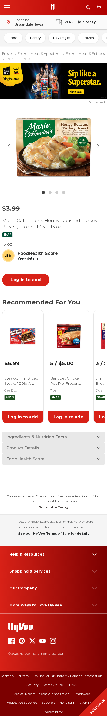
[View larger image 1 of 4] (54, 146)
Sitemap (7, 676)
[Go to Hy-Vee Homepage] (54, 7)
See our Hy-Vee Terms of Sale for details (53, 534)
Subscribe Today (53, 507)
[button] (28, 259)
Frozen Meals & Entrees (85, 53)
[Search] (88, 7)
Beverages (61, 38)
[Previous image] (8, 146)
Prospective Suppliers (21, 703)
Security (32, 685)
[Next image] (98, 146)
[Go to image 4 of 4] (63, 192)
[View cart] (99, 7)
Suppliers (48, 703)
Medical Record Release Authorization (41, 694)
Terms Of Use (53, 685)
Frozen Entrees (18, 59)
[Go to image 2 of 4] (50, 192)
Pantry (35, 38)
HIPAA (72, 685)
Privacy (23, 676)
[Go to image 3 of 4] (57, 192)
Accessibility (54, 712)
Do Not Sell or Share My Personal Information (67, 676)
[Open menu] (7, 7)
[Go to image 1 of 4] (43, 192)
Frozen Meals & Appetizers (40, 53)
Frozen (88, 38)
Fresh (13, 38)
